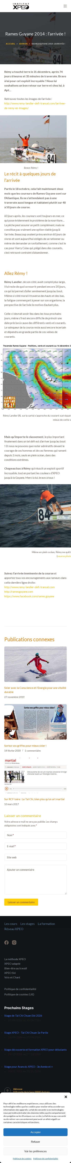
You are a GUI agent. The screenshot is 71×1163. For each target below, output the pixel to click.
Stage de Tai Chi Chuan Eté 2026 (23, 1015)
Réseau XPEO (13, 929)
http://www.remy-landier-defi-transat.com (29, 587)
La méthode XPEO (15, 959)
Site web (12, 857)
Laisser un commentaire (21, 902)
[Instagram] (14, 942)
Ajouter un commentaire (20, 869)
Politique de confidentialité (45, 1158)
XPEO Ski (10, 972)
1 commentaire (33, 750)
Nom (10, 835)
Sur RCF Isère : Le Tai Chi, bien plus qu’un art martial (34, 799)
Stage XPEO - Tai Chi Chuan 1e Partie (26, 1032)
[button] (66, 1097)
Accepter (36, 1132)
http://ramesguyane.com (18, 591)
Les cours (10, 924)
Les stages (27, 924)
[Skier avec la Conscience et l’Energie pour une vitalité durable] (35, 664)
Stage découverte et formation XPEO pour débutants (35, 1049)
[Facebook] (6, 942)
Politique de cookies (22, 1158)
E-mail (11, 846)
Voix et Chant (12, 977)
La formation (46, 924)
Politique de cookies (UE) (19, 994)
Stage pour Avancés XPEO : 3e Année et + (28, 1066)
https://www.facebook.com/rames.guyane (29, 596)
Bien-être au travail (15, 968)
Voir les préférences (35, 1151)
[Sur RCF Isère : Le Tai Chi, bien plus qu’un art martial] (35, 775)
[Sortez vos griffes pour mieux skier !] (35, 722)
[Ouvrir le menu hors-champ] (65, 6)
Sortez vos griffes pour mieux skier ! (25, 745)
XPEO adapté (12, 963)
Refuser (35, 1141)
